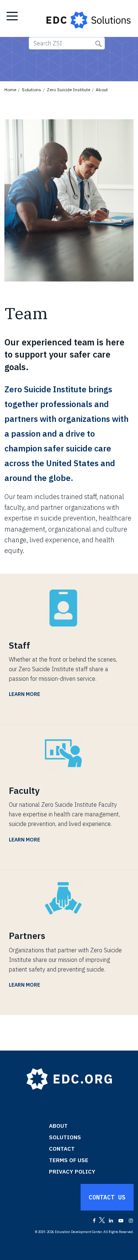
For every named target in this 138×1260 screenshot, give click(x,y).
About (102, 89)
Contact (62, 1148)
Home (10, 89)
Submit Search (98, 44)
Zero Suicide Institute (68, 89)
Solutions (31, 89)
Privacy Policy (72, 1171)
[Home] (89, 18)
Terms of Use (68, 1160)
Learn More (24, 694)
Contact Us (107, 1197)
